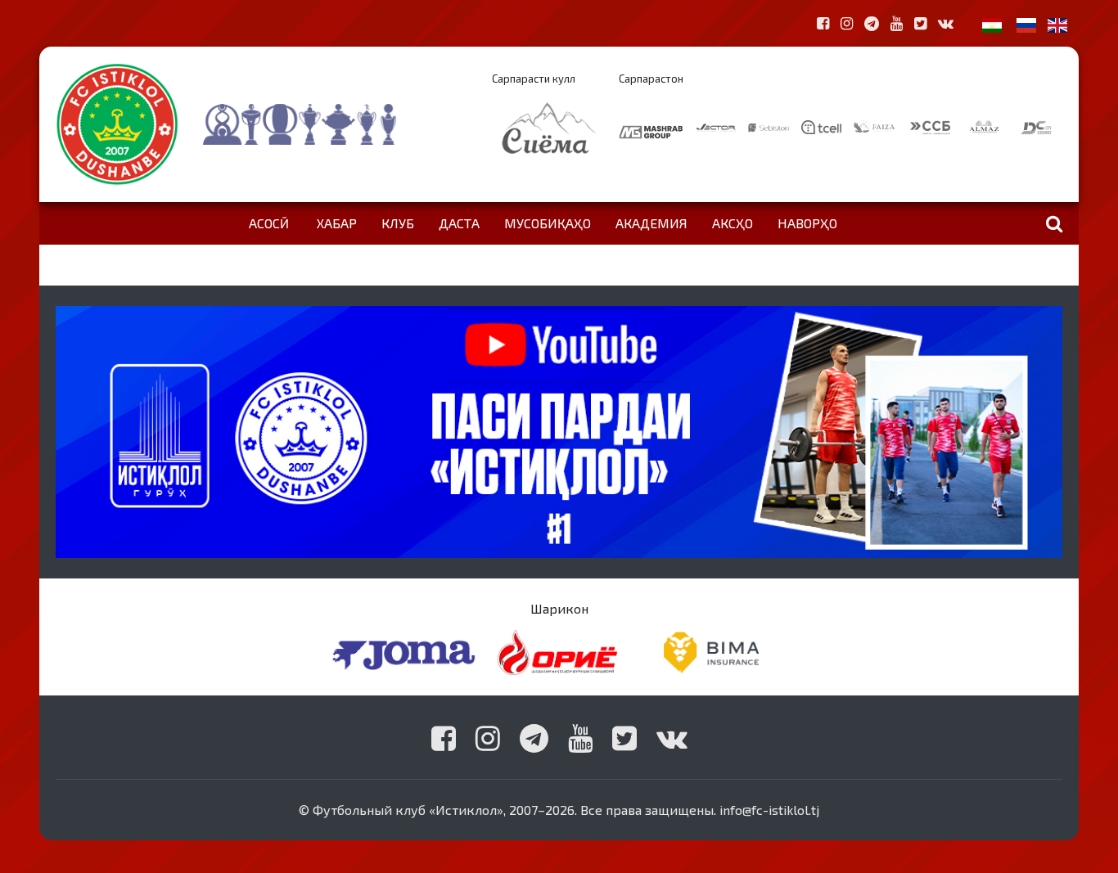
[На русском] (1026, 23)
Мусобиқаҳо (547, 223)
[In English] (1057, 23)
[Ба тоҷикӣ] (992, 23)
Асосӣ (269, 223)
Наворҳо (807, 223)
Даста (459, 223)
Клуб (397, 223)
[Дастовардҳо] (332, 124)
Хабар (337, 223)
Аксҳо (732, 223)
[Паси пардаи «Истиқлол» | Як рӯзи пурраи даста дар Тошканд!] (559, 430)
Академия (651, 223)
